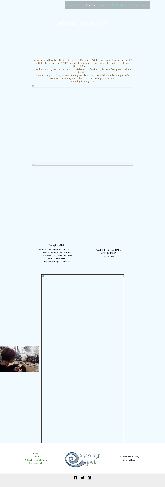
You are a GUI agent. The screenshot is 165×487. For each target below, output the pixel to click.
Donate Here (108, 257)
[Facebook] (75, 478)
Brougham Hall (47, 255)
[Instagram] (90, 478)
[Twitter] (83, 478)
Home (69, 5)
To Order (134, 5)
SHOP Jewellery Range (117, 5)
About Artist (90, 5)
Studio (101, 5)
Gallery (79, 5)
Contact (145, 5)
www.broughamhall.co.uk (56, 252)
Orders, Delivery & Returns (35, 460)
